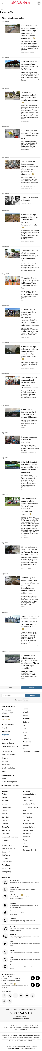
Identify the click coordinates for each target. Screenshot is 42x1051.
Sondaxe (12, 1027)
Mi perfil (4, 728)
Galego (25, 700)
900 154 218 (21, 1013)
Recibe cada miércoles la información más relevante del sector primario (23, 912)
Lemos (25, 732)
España (4, 804)
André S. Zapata (26, 568)
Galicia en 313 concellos (31, 752)
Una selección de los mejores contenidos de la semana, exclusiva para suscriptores (23, 896)
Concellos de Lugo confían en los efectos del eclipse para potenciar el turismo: (29, 219)
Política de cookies (32, 1046)
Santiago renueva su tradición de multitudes (29, 439)
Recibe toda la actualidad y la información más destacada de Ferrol (25, 943)
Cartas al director (8, 743)
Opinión (4, 810)
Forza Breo (6, 865)
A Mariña (26, 712)
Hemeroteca (6, 716)
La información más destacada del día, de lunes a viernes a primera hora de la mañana (24, 881)
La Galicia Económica (10, 837)
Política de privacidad (19, 1046)
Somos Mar (6, 830)
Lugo (24, 735)
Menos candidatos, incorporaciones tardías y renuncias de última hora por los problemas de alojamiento (29, 167)
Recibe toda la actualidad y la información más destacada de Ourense (25, 966)
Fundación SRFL (24, 1025)
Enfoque (26, 820)
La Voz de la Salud (29, 794)
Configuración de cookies (28, 1048)
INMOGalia (6, 764)
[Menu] (3, 3)
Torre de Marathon (8, 848)
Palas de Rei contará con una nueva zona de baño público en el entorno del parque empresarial (29, 467)
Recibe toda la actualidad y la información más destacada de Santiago (25, 951)
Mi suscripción (7, 710)
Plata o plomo (28, 814)
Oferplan (5, 761)
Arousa (25, 715)
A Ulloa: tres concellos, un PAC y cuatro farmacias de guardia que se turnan (29, 96)
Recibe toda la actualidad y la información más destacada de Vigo (25, 959)
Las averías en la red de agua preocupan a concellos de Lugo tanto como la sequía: (29, 31)
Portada (4, 794)
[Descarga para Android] (38, 978)
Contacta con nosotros (10, 746)
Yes (24, 843)
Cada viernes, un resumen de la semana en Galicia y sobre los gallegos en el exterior (24, 928)
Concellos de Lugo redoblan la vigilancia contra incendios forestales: (29, 351)
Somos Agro (6, 827)
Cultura (4, 820)
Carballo (26, 722)
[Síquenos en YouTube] (26, 995)
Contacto (5, 771)
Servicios (5, 758)
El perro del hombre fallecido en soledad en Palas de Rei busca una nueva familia (29, 550)
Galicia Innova (28, 830)
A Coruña (26, 709)
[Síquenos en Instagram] (15, 995)
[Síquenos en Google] (9, 1001)
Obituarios (5, 834)
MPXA (16, 1029)
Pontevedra (27, 742)
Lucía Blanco (25, 121)
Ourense (26, 738)
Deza (25, 725)
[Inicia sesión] (38, 3)
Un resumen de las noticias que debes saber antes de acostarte (23, 889)
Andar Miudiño (7, 862)
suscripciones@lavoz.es (21, 1018)
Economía (5, 801)
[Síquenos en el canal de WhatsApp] (4, 1001)
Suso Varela (25, 337)
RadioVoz (6, 1027)
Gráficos (5, 824)
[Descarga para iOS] (33, 978)
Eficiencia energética (9, 782)
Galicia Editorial (23, 1029)
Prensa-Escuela (34, 1027)
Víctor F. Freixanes (27, 203)
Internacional (6, 807)
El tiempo (5, 840)
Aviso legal (8, 1046)
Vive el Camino (28, 824)
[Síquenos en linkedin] (21, 995)
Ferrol (25, 729)
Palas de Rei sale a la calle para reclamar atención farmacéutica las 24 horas (29, 65)
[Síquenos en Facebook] (4, 995)
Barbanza (26, 719)
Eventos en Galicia (8, 768)
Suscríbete (6, 720)
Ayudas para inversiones (10, 785)
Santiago (26, 745)
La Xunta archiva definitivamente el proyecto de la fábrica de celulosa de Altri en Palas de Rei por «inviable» (30, 661)
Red (24, 810)
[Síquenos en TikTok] (32, 995)
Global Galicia (28, 801)
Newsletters (6, 731)
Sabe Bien (26, 797)
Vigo (24, 748)
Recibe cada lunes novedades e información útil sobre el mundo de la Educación (24, 905)
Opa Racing (6, 855)
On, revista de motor (30, 850)
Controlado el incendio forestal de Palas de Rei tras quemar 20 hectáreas (29, 413)
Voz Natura (26, 1027)
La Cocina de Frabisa (30, 807)
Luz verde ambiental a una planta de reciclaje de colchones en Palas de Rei (30, 134)
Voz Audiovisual (34, 1025)
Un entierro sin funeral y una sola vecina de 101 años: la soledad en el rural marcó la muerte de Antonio (30, 621)
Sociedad (5, 817)
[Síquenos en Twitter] (9, 995)
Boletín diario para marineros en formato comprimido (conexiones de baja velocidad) (22, 919)
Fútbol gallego (7, 868)
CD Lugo (5, 858)
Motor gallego (7, 872)
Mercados (26, 837)
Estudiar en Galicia (29, 804)
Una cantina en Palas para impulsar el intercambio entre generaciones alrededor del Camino (29, 382)
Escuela (26, 846)
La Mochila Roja (28, 827)
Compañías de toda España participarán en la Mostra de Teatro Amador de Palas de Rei (30, 282)
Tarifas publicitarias (8, 755)
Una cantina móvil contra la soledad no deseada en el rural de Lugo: (29, 506)
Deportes (5, 814)
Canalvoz (19, 1027)
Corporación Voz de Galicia (11, 1025)
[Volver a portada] (21, 3)
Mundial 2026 (7, 845)
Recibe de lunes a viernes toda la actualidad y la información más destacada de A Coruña (24, 935)
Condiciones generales (13, 1048)
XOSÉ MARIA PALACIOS (27, 52)
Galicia (4, 797)
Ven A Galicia (27, 817)
